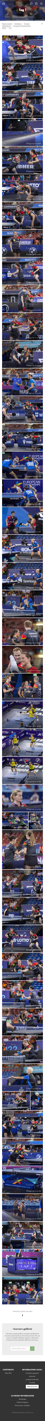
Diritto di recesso (32, 1386)
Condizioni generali (32, 1373)
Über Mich (8, 1373)
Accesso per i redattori (22, 1405)
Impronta (32, 1376)
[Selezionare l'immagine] (4, 60)
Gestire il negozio (22, 1402)
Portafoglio (22, 1399)
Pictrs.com (30, 1412)
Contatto (32, 1382)
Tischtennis (17, 24)
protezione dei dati (32, 1379)
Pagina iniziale (7, 24)
